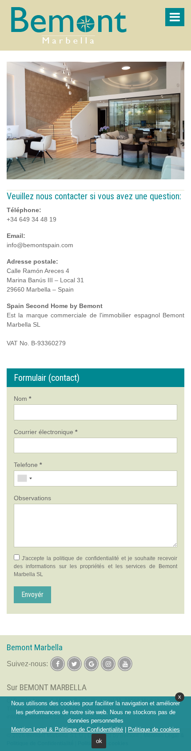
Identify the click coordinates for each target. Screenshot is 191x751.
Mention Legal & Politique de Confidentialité (67, 729)
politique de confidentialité (86, 558)
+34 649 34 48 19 (31, 219)
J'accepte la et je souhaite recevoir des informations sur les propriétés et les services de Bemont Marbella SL (95, 566)
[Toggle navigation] (174, 17)
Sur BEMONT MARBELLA (47, 687)
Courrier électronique (45, 431)
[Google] (91, 663)
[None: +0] (24, 478)
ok (99, 741)
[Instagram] (108, 663)
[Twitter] (74, 663)
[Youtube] (125, 663)
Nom (22, 398)
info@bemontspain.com (40, 245)
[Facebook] (57, 663)
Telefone (28, 464)
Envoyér (32, 594)
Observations (32, 498)
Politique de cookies (154, 729)
